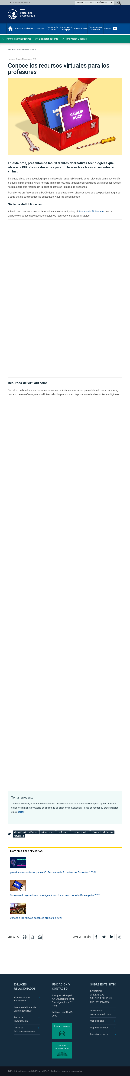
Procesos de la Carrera (52, 28)
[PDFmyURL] (32, 937)
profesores (63, 832)
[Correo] (40, 937)
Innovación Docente (76, 38)
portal (21, 811)
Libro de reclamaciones (62, 1047)
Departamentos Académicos (92, 2)
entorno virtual (47, 832)
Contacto (115, 28)
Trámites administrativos (18, 38)
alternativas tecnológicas (25, 832)
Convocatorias (80, 28)
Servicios (40, 28)
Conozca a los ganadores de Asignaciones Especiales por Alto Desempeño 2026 (55, 895)
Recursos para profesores (95, 28)
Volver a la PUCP (21, 2)
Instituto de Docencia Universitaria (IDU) (25, 1009)
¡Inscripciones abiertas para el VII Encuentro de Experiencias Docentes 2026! (53, 872)
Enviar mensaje (62, 1026)
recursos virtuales (80, 832)
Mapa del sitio (97, 1020)
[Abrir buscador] (119, 3)
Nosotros (19, 28)
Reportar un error (99, 1034)
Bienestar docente (48, 38)
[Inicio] (10, 28)
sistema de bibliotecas (102, 832)
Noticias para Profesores (21, 49)
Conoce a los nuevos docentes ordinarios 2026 (36, 917)
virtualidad (19, 836)
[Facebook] (96, 937)
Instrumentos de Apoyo (66, 28)
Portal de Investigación (21, 1019)
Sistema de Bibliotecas (91, 211)
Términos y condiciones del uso (100, 1012)
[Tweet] (104, 937)
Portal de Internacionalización (24, 1029)
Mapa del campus (99, 1027)
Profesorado (29, 28)
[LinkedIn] (111, 937)
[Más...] (119, 937)
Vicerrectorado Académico (22, 999)
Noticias (107, 28)
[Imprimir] (24, 937)
